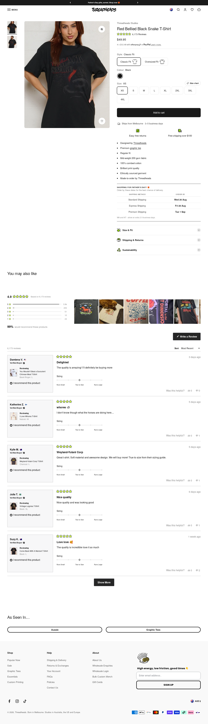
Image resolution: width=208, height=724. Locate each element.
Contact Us (52, 687)
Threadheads (139, 142)
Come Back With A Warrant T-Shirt (34, 552)
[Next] (137, 2)
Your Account (53, 671)
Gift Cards (97, 682)
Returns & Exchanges (58, 665)
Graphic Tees (153, 629)
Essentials (12, 676)
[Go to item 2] (12, 42)
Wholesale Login (100, 671)
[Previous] (70, 2)
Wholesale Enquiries (102, 665)
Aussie (54, 629)
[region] (137, 311)
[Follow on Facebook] (9, 701)
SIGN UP (168, 685)
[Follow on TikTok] (25, 701)
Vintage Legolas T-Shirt (29, 507)
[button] (159, 34)
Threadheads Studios (127, 23)
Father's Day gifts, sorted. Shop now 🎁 (104, 2)
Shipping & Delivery (56, 660)
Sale (9, 665)
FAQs (50, 676)
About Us (97, 660)
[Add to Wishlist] (102, 121)
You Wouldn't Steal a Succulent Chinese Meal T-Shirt (32, 374)
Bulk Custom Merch (102, 676)
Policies (51, 682)
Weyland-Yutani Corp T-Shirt (31, 462)
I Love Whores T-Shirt (28, 417)
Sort (177, 348)
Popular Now (13, 660)
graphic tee (135, 148)
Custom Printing (15, 682)
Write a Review (190, 338)
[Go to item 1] (12, 27)
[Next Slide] (198, 311)
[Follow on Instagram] (17, 701)
